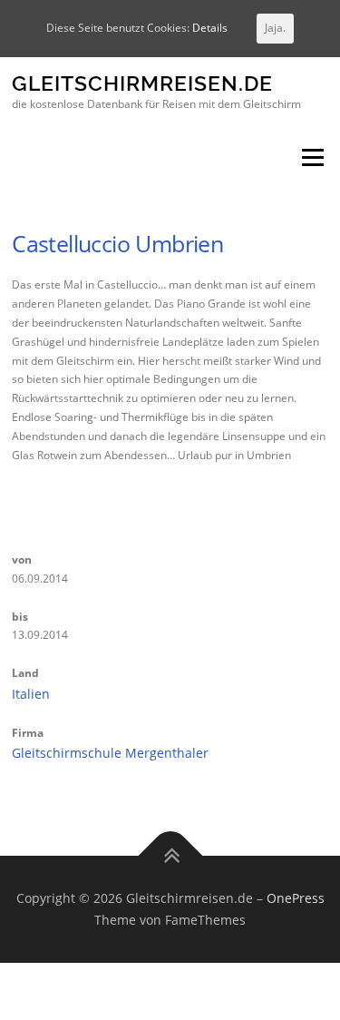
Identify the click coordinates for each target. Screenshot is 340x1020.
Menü (310, 158)
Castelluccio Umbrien (117, 243)
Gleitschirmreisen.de (142, 84)
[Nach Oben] (170, 856)
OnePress (296, 898)
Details (210, 27)
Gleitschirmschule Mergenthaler (110, 752)
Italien (31, 693)
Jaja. (275, 27)
